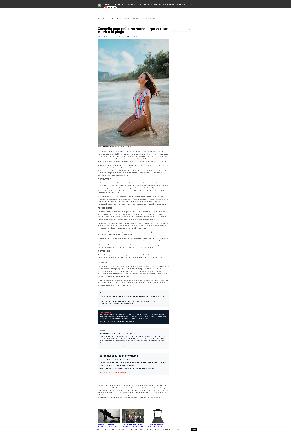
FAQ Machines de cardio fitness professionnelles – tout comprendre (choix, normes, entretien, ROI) (156, 426)
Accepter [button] (194, 429)
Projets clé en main (119, 321)
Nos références (116, 346)
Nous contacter (130, 321)
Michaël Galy (102, 36)
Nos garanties (125, 346)
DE (115, 7)
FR (106, 7)
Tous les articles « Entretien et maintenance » (115, 372)
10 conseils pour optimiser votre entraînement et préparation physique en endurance (108, 426)
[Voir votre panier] (192, 5)
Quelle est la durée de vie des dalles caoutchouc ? (116, 359)
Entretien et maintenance (132, 36)
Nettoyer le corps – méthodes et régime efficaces (117, 304)
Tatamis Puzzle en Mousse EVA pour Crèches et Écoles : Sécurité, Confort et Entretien (128, 301)
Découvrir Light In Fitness (106, 321)
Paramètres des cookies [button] (183, 429)
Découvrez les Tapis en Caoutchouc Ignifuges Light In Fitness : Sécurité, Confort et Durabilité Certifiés (133, 362)
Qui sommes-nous (105, 346)
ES (112, 7)
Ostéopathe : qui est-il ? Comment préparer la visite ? (117, 365)
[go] (190, 29)
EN (109, 7)
